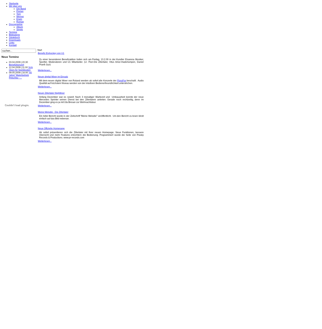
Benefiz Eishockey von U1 (51, 53)
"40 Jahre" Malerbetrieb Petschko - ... (20, 75)
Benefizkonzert (16, 64)
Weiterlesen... (45, 70)
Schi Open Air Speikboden (21, 68)
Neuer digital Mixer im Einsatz (53, 76)
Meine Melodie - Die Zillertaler (53, 112)
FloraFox (121, 80)
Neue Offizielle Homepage (51, 128)
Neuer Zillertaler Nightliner (51, 93)
